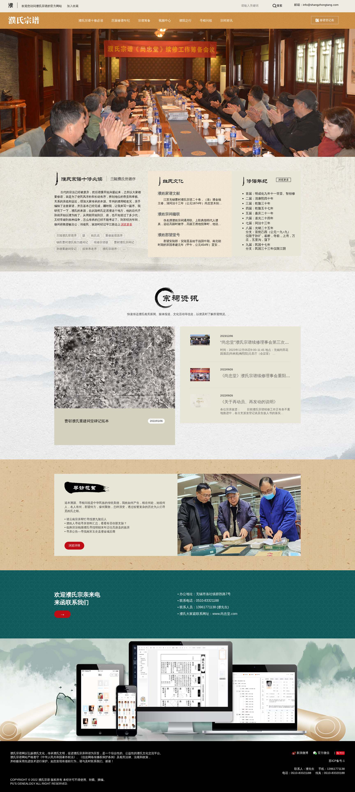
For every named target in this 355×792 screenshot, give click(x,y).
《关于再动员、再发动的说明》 (249, 401)
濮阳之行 (185, 20)
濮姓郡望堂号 (169, 235)
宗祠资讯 (226, 20)
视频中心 (165, 20)
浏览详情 (74, 545)
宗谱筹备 (144, 20)
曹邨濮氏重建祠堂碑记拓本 (87, 421)
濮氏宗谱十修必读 (90, 20)
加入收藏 (72, 6)
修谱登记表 (326, 20)
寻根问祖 (206, 20)
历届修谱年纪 (120, 20)
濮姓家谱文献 (169, 193)
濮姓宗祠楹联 (169, 214)
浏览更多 (126, 224)
